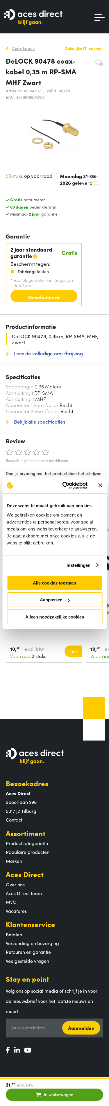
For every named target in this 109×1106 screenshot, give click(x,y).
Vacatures (16, 911)
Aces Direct (25, 874)
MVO (11, 902)
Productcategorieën (27, 843)
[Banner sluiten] (100, 485)
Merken (14, 861)
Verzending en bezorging (32, 943)
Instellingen (78, 565)
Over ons (15, 884)
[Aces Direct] (33, 17)
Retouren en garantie (28, 952)
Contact (14, 819)
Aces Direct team (24, 893)
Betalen (14, 934)
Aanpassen (51, 599)
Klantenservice (30, 924)
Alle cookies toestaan (54, 582)
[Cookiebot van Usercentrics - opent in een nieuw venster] (64, 485)
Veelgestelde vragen (27, 961)
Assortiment (25, 833)
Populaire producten (27, 852)
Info (73, 651)
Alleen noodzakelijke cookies (54, 616)
